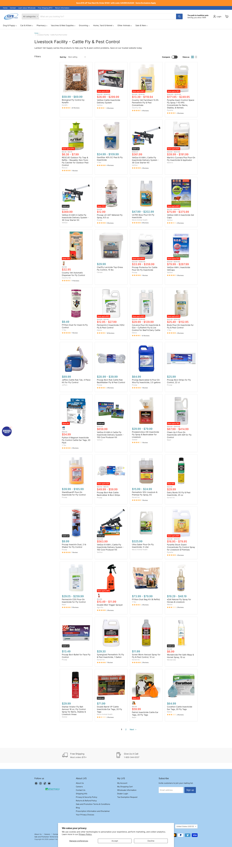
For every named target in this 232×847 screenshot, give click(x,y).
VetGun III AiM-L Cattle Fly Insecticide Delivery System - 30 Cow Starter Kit (145, 160)
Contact (13, 8)
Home (5, 8)
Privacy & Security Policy (86, 797)
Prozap (99, 220)
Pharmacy (41, 25)
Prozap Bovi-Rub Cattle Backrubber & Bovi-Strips (108, 493)
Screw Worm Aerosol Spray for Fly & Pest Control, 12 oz (146, 655)
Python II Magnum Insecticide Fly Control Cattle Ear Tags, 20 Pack (76, 440)
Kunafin (65, 105)
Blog (78, 807)
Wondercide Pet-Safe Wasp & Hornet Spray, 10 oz (180, 655)
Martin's (170, 163)
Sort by (63, 57)
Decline (151, 841)
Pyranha (170, 110)
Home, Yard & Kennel (103, 25)
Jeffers (64, 385)
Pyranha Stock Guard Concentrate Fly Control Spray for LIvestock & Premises (181, 547)
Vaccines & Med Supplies (62, 25)
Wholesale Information (126, 790)
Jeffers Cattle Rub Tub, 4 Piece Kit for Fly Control (76, 381)
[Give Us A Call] (143, 755)
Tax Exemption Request (127, 797)
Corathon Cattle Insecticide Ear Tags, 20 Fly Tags (179, 707)
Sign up (190, 790)
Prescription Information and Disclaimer (93, 811)
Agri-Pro (100, 607)
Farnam (99, 272)
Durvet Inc (136, 497)
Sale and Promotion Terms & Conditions (93, 804)
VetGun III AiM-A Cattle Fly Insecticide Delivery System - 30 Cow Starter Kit (75, 217)
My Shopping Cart (125, 786)
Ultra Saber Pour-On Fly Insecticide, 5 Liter (143, 545)
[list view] (196, 57)
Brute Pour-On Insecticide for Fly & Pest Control (180, 326)
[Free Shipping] (89, 755)
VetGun (100, 105)
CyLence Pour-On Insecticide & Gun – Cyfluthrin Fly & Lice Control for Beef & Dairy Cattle (146, 327)
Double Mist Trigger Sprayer (110, 605)
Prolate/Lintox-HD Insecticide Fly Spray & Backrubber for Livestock (145, 434)
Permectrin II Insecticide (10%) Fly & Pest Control (110, 326)
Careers (79, 786)
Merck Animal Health (140, 220)
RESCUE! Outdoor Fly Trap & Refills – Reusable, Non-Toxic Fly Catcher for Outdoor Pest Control (75, 161)
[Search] (179, 16)
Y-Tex (99, 162)
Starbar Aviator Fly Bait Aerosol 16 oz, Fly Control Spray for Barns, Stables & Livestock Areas (74, 710)
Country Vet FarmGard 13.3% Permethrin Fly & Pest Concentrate (145, 102)
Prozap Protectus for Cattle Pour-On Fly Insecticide (144, 268)
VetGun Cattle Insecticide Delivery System (108, 101)
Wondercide (171, 660)
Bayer (169, 440)
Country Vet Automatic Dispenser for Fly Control (73, 273)
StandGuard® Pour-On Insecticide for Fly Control (74, 493)
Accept (115, 841)
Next (132, 729)
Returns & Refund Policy (86, 800)
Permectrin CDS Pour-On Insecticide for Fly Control (74, 600)
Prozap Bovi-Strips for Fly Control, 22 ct (179, 381)
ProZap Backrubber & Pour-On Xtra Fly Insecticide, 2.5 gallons (146, 381)
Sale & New (140, 25)
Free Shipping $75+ (45, 8)
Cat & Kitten (26, 25)
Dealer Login (122, 793)
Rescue (64, 168)
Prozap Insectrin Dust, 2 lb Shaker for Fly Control (74, 545)
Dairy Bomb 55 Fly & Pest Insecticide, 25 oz (178, 493)
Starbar (134, 440)
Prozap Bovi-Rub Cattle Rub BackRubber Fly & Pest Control (111, 381)
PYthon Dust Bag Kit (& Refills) (146, 599)
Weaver (170, 604)
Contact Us (80, 790)
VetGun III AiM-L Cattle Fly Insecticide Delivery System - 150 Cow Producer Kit (110, 547)
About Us (80, 783)
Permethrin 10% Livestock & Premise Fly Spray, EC (144, 493)
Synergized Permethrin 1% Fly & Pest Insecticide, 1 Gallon (110, 655)
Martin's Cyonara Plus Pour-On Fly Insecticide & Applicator (181, 158)
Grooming (84, 25)
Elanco (99, 330)
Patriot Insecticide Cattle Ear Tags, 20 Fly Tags (145, 713)
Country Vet (136, 108)
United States (185, 826)
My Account (122, 783)
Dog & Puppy (9, 25)
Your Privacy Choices (85, 814)
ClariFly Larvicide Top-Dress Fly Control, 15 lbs (110, 268)
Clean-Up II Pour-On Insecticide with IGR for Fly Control (179, 434)
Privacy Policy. (85, 834)
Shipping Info (81, 793)
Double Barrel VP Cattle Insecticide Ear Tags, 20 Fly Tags (109, 709)
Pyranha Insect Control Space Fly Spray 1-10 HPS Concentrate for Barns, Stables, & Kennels (180, 104)
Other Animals (124, 25)
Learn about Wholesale (27, 8)
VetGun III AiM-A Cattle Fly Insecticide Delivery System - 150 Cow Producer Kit (110, 434)
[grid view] (192, 57)
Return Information (62, 8)
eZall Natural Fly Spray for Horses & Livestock (179, 600)
